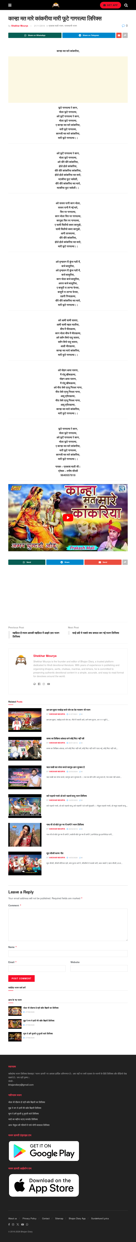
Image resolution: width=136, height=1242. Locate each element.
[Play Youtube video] (68, 517)
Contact (46, 1218)
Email (12, 962)
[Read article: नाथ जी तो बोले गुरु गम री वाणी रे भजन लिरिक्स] (24, 835)
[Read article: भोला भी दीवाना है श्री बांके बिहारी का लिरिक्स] (15, 1011)
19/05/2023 (73, 800)
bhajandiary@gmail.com (21, 1084)
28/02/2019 (73, 829)
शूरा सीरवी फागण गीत (54, 853)
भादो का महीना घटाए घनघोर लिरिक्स (23, 1119)
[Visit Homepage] (56, 5)
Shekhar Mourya (19, 25)
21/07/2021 (73, 714)
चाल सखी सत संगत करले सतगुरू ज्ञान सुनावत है (65, 767)
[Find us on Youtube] (22, 1224)
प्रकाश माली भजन (56, 25)
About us (12, 1218)
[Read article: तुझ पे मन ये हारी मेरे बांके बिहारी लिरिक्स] (15, 1024)
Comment (14, 905)
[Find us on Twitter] (17, 1224)
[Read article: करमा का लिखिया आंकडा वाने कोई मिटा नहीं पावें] (24, 749)
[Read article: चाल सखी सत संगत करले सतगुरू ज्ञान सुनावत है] (24, 777)
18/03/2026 (73, 857)
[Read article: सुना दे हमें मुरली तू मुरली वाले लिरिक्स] (15, 1036)
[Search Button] (126, 5)
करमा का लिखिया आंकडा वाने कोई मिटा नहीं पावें (65, 738)
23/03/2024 (73, 771)
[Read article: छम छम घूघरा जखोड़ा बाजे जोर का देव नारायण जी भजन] (24, 720)
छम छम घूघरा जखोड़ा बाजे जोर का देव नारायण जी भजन (68, 709)
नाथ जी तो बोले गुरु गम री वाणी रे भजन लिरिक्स (65, 824)
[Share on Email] (119, 35)
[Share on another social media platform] (125, 35)
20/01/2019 (73, 743)
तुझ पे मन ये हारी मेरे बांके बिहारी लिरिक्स (38, 1020)
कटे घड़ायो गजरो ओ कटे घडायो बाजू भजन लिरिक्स (66, 795)
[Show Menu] (9, 5)
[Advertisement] (68, 79)
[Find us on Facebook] (9, 1224)
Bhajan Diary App (77, 1218)
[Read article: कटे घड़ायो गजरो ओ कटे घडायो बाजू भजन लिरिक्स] (24, 806)
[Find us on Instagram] (13, 1224)
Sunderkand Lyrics (100, 1218)
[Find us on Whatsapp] (27, 1224)
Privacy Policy (29, 1218)
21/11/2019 (39, 25)
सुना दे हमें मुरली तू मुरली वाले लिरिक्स (38, 1033)
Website (75, 962)
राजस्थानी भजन (71, 25)
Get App (112, 5)
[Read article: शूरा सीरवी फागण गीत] (24, 863)
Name (12, 947)
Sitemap (59, 1218)
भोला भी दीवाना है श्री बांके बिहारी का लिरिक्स (41, 1007)
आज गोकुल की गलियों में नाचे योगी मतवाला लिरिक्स (28, 1125)
